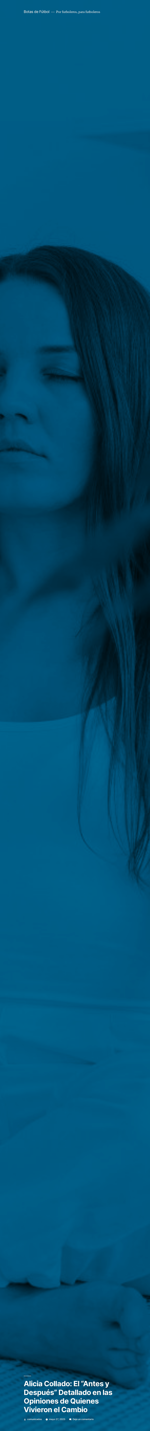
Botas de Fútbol (37, 11)
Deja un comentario (83, 1419)
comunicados (34, 1419)
